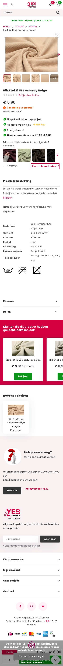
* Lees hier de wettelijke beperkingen (22, 545)
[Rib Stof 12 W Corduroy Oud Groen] (24, 155)
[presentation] (4, 54)
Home (6, 26)
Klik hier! (7, 197)
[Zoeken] (58, 12)
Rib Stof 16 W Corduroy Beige (23, 360)
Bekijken (23, 376)
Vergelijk (12, 165)
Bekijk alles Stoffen (29, 95)
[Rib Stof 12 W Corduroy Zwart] (53, 155)
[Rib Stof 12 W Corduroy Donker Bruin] (38, 155)
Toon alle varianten (44, 166)
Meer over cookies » (32, 662)
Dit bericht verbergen (31, 656)
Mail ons (12, 490)
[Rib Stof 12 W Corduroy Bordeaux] (9, 155)
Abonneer (50, 539)
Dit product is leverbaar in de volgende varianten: (26, 144)
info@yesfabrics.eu (36, 488)
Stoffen (19, 26)
